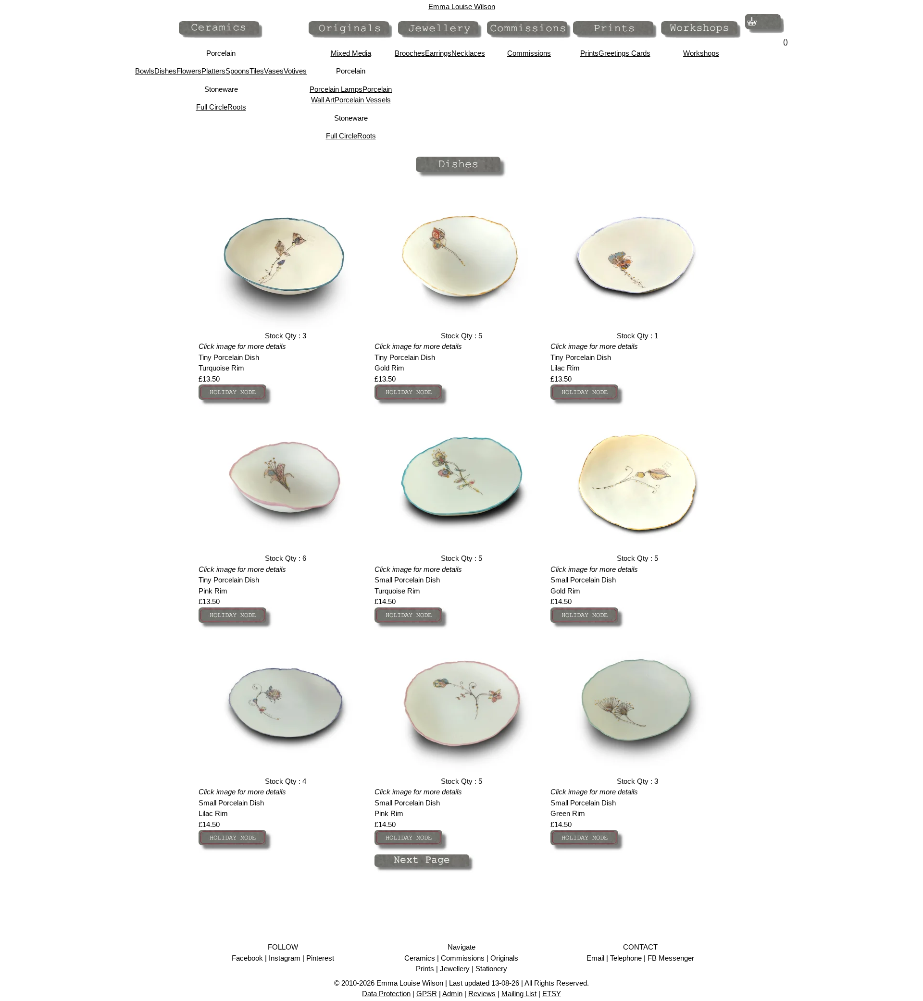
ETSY (551, 993)
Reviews (482, 993)
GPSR (426, 993)
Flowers (188, 71)
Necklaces (468, 53)
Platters (213, 71)
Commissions (529, 53)
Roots (236, 107)
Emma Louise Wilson (461, 6)
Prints (589, 53)
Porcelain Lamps (336, 89)
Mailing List (518, 993)
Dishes (165, 71)
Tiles (256, 71)
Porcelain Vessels (363, 100)
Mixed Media (351, 53)
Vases (274, 71)
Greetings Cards (624, 53)
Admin (452, 993)
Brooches (410, 53)
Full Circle (211, 107)
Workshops (701, 53)
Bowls (144, 71)
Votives (295, 71)
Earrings (438, 53)
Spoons (237, 71)
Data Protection (386, 993)
